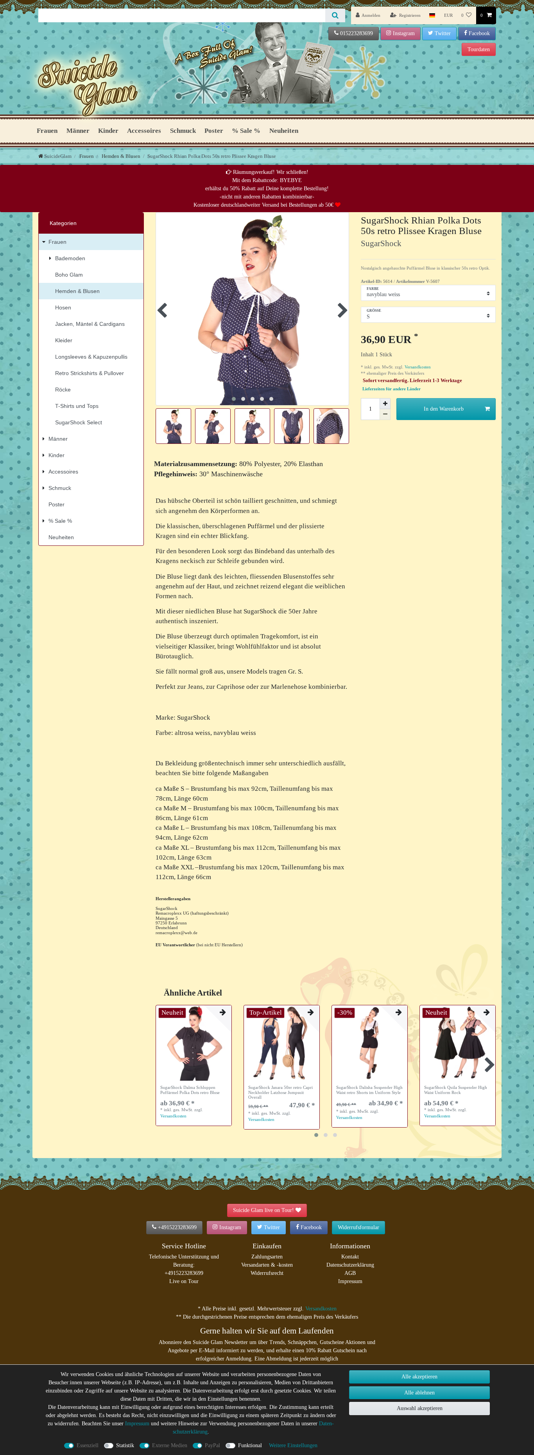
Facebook (479, 33)
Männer (78, 130)
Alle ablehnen (419, 1393)
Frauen (47, 130)
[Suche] (335, 15)
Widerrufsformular (358, 1227)
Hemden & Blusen (120, 156)
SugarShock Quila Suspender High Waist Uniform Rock (455, 1089)
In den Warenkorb (444, 409)
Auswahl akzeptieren (420, 1408)
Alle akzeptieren (419, 1377)
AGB (350, 1273)
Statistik (125, 1445)
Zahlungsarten (267, 1257)
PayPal (212, 1445)
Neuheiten (283, 130)
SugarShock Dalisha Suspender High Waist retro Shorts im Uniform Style (369, 1089)
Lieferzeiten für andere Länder (391, 389)
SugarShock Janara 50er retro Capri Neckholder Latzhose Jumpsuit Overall (280, 1092)
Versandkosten (417, 367)
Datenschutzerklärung (350, 1265)
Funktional (250, 1445)
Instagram (404, 33)
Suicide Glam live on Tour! (263, 1210)
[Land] (432, 15)
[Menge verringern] (385, 414)
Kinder (108, 130)
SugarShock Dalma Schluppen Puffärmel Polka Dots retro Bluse (190, 1089)
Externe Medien (169, 1445)
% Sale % (246, 130)
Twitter (443, 33)
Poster (213, 130)
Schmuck (183, 130)
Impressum (350, 1281)
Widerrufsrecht (267, 1273)
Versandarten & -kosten (267, 1265)
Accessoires (144, 130)
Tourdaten (479, 49)
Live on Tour (184, 1281)
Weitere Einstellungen (293, 1445)
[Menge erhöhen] (385, 403)
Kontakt (350, 1257)
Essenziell (88, 1445)
